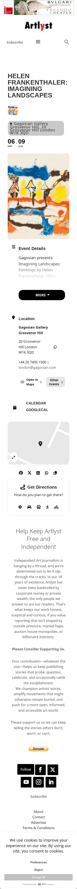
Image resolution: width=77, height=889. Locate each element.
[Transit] (38, 507)
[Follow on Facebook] (40, 769)
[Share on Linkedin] (38, 472)
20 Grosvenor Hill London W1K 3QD (30, 347)
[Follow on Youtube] (26, 782)
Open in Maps (32, 382)
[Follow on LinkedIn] (51, 782)
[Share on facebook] (21, 472)
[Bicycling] (56, 507)
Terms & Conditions (38, 828)
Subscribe (15, 42)
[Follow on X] (52, 769)
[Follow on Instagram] (38, 782)
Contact (38, 817)
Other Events (54, 382)
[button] (66, 41)
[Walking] (47, 507)
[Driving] (29, 507)
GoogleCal (37, 410)
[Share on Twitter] (29, 472)
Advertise (38, 822)
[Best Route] (20, 507)
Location (27, 319)
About (38, 811)
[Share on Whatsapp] (46, 472)
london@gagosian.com (37, 367)
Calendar (36, 403)
